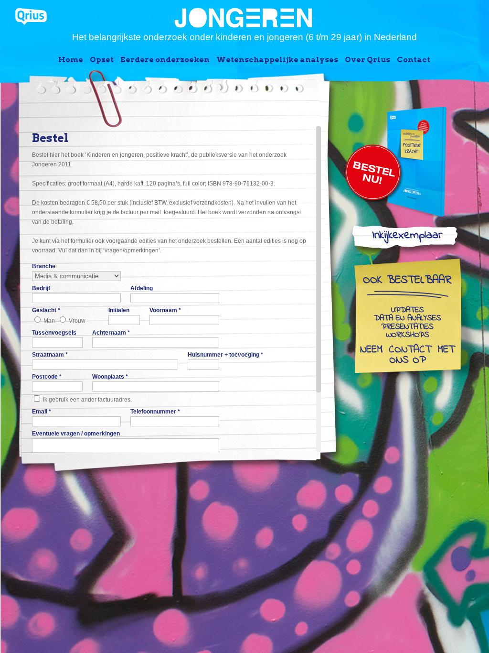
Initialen (118, 310)
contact (410, 350)
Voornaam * (165, 310)
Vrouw (77, 320)
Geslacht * (46, 310)
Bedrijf (41, 288)
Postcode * (47, 376)
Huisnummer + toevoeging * (225, 354)
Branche (43, 266)
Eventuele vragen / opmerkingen (76, 433)
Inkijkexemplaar (407, 237)
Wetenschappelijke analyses (277, 59)
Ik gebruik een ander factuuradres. (87, 399)
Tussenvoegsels (54, 332)
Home (70, 59)
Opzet (102, 59)
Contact (413, 59)
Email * (41, 411)
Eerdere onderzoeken (165, 59)
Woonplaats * (110, 376)
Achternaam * (111, 332)
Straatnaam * (50, 354)
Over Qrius (367, 59)
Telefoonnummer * (155, 411)
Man (49, 320)
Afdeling (141, 288)
